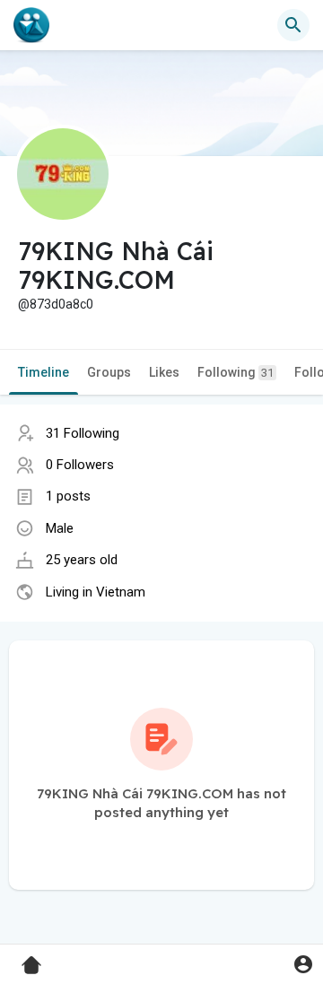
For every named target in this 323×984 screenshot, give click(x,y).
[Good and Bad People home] (31, 25)
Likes (164, 372)
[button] (303, 964)
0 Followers (80, 465)
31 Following (82, 433)
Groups (109, 372)
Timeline (43, 372)
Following (235, 372)
